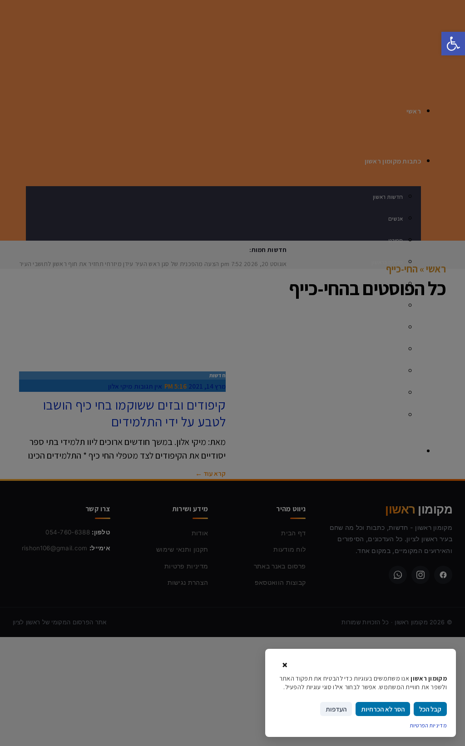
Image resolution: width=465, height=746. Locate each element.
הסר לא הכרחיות (383, 709)
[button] (453, 43)
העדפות (336, 709)
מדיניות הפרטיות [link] (428, 725)
